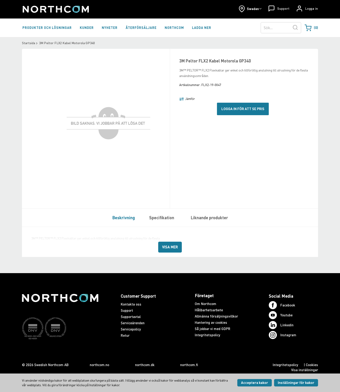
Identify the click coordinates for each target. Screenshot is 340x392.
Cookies (312, 365)
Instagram (288, 335)
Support (283, 8)
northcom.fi (189, 365)
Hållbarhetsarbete (209, 310)
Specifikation (161, 217)
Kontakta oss (131, 304)
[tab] (122, 217)
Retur (125, 335)
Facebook (287, 305)
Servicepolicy (131, 329)
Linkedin (287, 325)
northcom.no (99, 365)
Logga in (311, 8)
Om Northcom (205, 304)
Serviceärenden (133, 323)
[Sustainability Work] (60, 348)
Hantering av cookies (211, 322)
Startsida (28, 43)
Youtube (286, 315)
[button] (250, 8)
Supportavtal (131, 317)
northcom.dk (145, 365)
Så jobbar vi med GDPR (212, 329)
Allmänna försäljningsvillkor (216, 316)
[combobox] (281, 27)
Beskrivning (123, 217)
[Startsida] (55, 9)
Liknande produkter (209, 217)
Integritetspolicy (207, 335)
